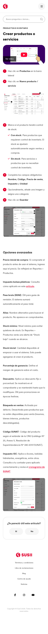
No (32, 531)
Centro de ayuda (24, 579)
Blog (24, 573)
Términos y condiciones (24, 563)
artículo (30, 286)
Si (16, 531)
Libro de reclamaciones (24, 568)
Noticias (24, 584)
